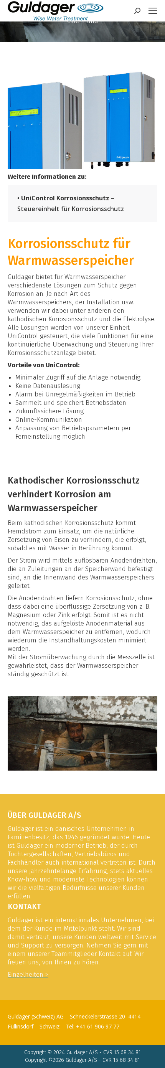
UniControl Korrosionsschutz (65, 198)
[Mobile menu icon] (152, 10)
